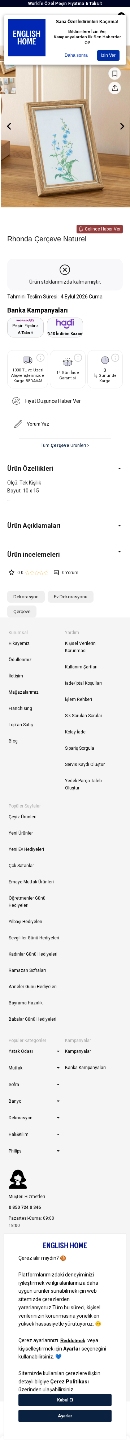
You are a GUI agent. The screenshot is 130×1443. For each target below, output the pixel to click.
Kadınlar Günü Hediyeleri (33, 954)
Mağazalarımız (24, 692)
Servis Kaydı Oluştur (85, 764)
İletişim (16, 676)
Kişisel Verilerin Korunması (80, 647)
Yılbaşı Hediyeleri (25, 921)
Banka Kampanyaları (85, 1067)
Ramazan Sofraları (27, 970)
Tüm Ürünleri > (65, 445)
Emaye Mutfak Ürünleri (31, 881)
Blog (13, 741)
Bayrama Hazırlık (26, 1002)
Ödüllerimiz (20, 659)
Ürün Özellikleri (30, 468)
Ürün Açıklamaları (34, 525)
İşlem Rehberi (78, 699)
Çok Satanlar (21, 865)
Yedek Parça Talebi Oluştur (84, 784)
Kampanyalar (78, 1051)
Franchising (20, 708)
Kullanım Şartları (81, 666)
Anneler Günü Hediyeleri (33, 986)
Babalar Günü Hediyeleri (32, 1019)
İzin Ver (108, 55)
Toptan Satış (21, 724)
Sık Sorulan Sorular (83, 715)
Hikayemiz (19, 643)
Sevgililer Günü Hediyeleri (34, 937)
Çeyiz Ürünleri (22, 816)
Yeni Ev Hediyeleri (26, 849)
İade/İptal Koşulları (83, 683)
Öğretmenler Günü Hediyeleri (27, 902)
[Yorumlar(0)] (65, 554)
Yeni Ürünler (21, 833)
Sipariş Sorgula (79, 748)
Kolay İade (75, 732)
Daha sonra (76, 55)
